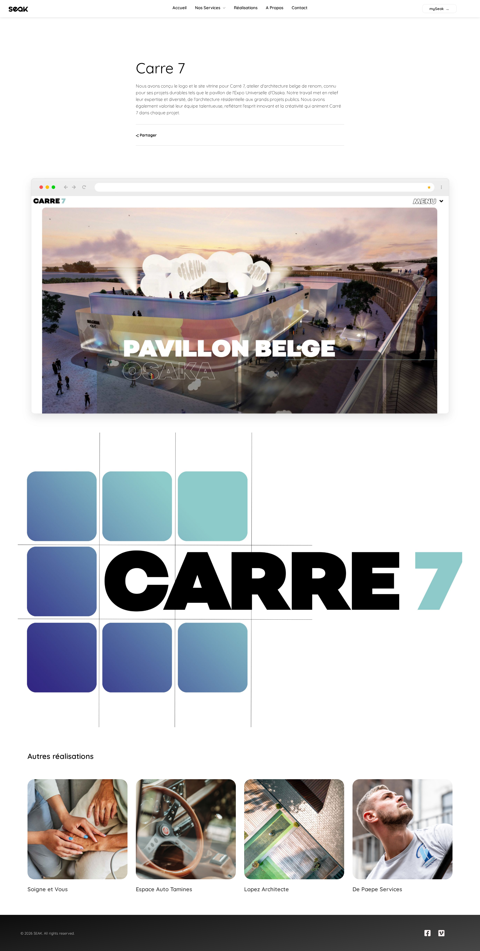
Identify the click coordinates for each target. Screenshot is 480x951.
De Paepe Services (377, 889)
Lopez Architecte (266, 889)
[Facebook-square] (427, 933)
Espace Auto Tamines (164, 889)
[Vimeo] (441, 933)
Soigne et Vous (48, 889)
